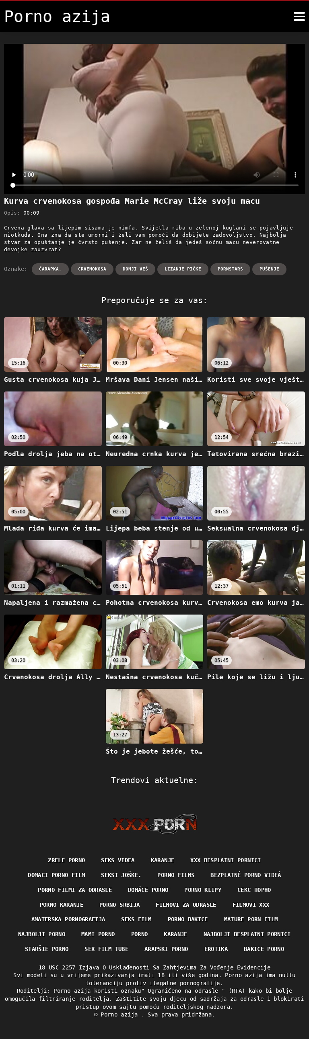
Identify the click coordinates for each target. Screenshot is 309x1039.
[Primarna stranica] (154, 824)
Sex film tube (106, 949)
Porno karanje (62, 905)
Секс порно (254, 890)
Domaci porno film (56, 875)
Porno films (175, 875)
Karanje (162, 860)
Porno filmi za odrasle (75, 890)
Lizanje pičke (183, 269)
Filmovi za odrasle (186, 905)
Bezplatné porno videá (245, 875)
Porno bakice (188, 919)
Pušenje (269, 269)
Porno (139, 934)
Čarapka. (50, 269)
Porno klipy (202, 890)
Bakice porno (264, 949)
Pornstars (230, 269)
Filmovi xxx (251, 905)
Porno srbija (119, 905)
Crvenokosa (92, 269)
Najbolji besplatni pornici (247, 934)
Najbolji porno (41, 934)
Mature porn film (251, 919)
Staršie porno (47, 949)
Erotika (216, 949)
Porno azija (121, 1014)
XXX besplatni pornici (225, 860)
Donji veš (135, 269)
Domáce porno (148, 890)
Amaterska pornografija (68, 919)
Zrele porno (66, 860)
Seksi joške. (121, 875)
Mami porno (98, 934)
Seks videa (118, 860)
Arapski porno (166, 949)
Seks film (136, 919)
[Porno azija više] (299, 16)
